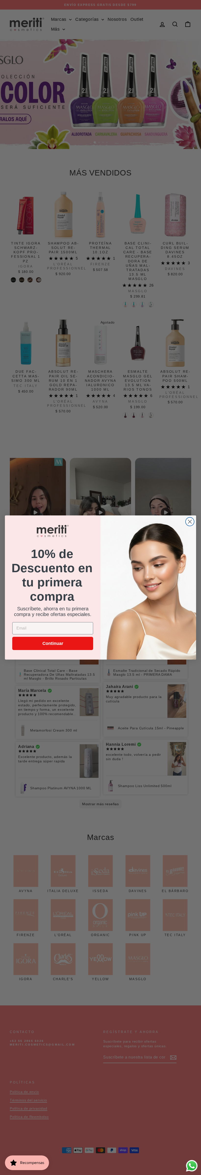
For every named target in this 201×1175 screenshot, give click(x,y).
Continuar (52, 643)
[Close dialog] (190, 521)
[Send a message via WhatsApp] (192, 1166)
